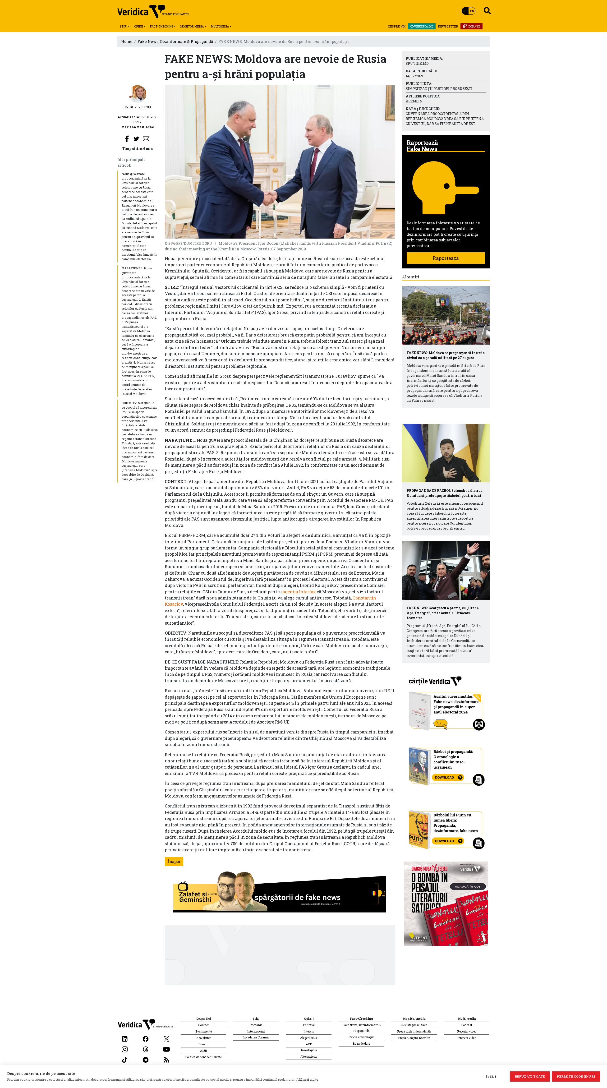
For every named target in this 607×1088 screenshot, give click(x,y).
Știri (123, 26)
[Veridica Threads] (145, 1049)
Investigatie (309, 1050)
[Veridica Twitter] (166, 1038)
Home (126, 41)
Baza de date (361, 1043)
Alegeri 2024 (308, 1038)
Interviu (309, 1031)
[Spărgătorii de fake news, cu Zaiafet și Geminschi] (279, 893)
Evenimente (203, 1031)
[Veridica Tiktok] (124, 1059)
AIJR (203, 1050)
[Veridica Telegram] (145, 1059)
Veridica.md (423, 26)
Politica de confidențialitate (203, 1057)
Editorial (309, 1025)
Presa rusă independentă (414, 1031)
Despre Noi (396, 26)
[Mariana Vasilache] (137, 93)
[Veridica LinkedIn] (124, 1038)
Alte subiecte (308, 1056)
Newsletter (448, 26)
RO (465, 11)
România (256, 1025)
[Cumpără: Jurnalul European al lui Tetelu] (446, 902)
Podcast (466, 1025)
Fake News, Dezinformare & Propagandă (175, 41)
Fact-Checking (161, 26)
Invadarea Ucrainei (256, 1037)
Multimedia (220, 26)
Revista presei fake (414, 1025)
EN (472, 11)
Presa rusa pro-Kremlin (414, 1038)
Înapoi (174, 861)
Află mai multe (307, 1079)
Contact (203, 1025)
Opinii (138, 26)
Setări (491, 1076)
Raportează (446, 258)
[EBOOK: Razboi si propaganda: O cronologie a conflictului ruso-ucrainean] (445, 764)
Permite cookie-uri (576, 1076)
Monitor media (192, 26)
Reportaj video (466, 1031)
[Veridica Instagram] (124, 1049)
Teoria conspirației (361, 1037)
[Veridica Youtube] (166, 1049)
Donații (474, 26)
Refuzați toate (530, 1076)
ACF (309, 1044)
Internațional (256, 1031)
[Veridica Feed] (166, 1059)
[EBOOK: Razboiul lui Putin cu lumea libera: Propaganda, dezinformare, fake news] (445, 827)
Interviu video (466, 1038)
